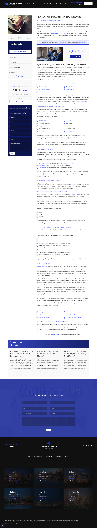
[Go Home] (8, 12)
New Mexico (13, 12)
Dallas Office (71, 482)
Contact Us (88, 3)
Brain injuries (68, 120)
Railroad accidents (70, 89)
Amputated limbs (42, 120)
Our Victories (47, 3)
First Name (13, 117)
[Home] (13, 4)
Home (29, 456)
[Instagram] (88, 445)
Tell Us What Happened (15, 143)
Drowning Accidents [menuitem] (15, 69)
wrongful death (77, 194)
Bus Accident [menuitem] (13, 62)
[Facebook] (81, 445)
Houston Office (12, 482)
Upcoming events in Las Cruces (45, 312)
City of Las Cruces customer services (73, 317)
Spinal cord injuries (70, 131)
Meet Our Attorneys (33, 3)
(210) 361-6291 (72, 498)
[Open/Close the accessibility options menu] (2, 525)
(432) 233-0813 (12, 498)
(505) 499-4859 (63, 42)
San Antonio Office (72, 502)
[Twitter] (83, 445)
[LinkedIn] (91, 445)
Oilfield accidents (69, 86)
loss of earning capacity (68, 163)
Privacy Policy (84, 515)
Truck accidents (42, 91)
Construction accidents (71, 83)
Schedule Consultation (20, 51)
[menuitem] (26, 4)
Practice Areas (41, 3)
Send (12, 153)
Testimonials (52, 3)
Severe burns (41, 131)
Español (66, 3)
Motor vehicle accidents (44, 86)
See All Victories (20, 101)
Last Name (13, 121)
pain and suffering (83, 101)
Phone (12, 130)
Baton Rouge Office (43, 482)
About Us (27, 3)
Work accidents (69, 91)
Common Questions (60, 3)
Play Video (77, 56)
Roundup (65, 70)
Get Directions (12, 480)
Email (12, 126)
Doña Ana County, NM (70, 314)
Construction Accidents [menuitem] (15, 67)
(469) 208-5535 (72, 478)
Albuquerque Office (43, 502)
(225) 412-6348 (42, 478)
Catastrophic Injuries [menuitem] (15, 64)
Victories (28, 38)
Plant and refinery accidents (44, 89)
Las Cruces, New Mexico (42, 266)
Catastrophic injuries (43, 83)
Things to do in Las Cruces (71, 312)
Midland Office (12, 502)
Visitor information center (44, 317)
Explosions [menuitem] (13, 72)
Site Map (91, 515)
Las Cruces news (42, 314)
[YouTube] (86, 445)
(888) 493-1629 (77, 5)
